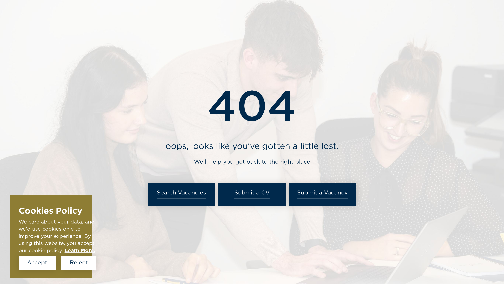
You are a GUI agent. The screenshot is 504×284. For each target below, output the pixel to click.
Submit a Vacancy (322, 193)
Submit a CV (252, 193)
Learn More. (80, 250)
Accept (37, 263)
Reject (79, 263)
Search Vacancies (181, 193)
